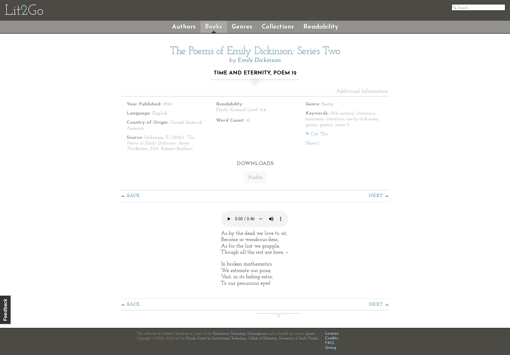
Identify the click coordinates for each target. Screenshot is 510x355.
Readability (320, 27)
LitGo (24, 11)
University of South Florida (298, 338)
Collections (278, 27)
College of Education (262, 338)
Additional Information (362, 91)
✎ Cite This (316, 134)
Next (376, 195)
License (332, 333)
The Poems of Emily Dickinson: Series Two (255, 51)
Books (213, 27)
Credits (331, 338)
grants (310, 334)
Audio (255, 177)
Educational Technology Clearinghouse (240, 334)
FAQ (329, 343)
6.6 (263, 110)
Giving (330, 348)
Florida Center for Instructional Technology (216, 338)
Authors (184, 27)
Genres (242, 27)
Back (133, 195)
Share (311, 143)
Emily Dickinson (259, 60)
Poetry (328, 104)
